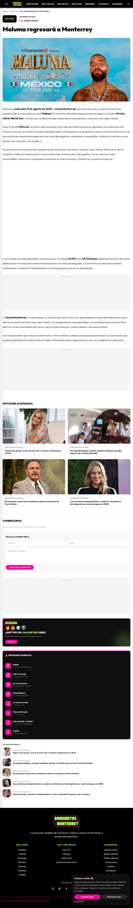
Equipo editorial (111, 854)
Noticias (77, 4)
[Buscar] (128, 4)
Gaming (66, 854)
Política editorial (111, 858)
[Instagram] (53, 888)
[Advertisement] (66, 297)
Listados (103, 4)
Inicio (5, 11)
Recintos (63, 4)
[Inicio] (17, 3)
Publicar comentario (20, 567)
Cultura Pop (66, 858)
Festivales (48, 4)
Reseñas (90, 4)
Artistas (22, 854)
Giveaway (117, 4)
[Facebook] (66, 888)
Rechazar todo (114, 897)
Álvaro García (31, 21)
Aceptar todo (87, 897)
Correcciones (111, 862)
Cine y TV (66, 849)
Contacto (111, 866)
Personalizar (79, 901)
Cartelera (32, 4)
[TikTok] (59, 888)
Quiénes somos (111, 849)
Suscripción (111, 870)
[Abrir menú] (6, 4)
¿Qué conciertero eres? (66, 862)
